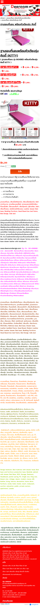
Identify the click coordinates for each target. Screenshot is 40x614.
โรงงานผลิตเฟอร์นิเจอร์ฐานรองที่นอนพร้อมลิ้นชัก (18, 236)
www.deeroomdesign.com (10, 248)
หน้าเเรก (2, 18)
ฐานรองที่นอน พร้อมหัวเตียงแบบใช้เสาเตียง (18, 18)
